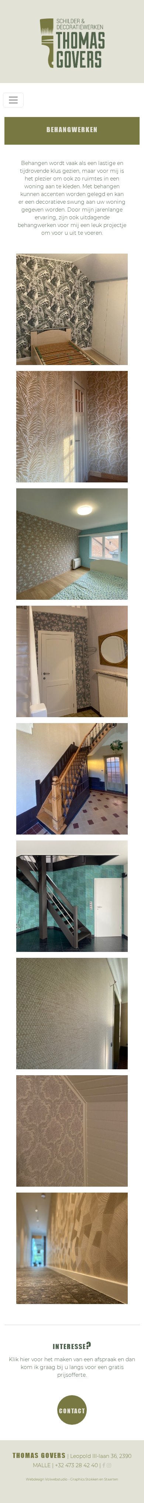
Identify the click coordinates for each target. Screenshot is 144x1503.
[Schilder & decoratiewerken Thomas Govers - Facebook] (103, 1465)
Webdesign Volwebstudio (47, 1479)
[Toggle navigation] (13, 100)
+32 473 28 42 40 (76, 1465)
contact (72, 1410)
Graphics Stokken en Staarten (94, 1479)
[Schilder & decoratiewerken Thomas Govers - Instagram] (109, 1465)
